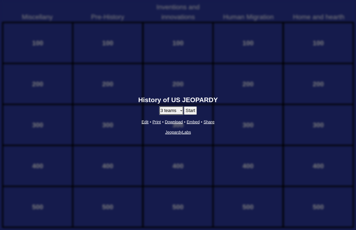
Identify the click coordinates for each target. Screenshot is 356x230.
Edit (145, 122)
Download (174, 122)
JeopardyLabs (178, 132)
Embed (193, 122)
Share (209, 122)
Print (156, 122)
